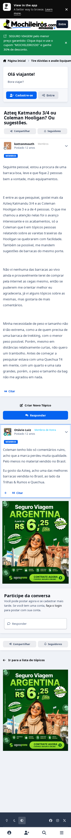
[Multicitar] (6, 493)
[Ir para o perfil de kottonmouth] (7, 146)
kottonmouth (24, 144)
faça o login (54, 605)
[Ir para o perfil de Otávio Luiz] (7, 432)
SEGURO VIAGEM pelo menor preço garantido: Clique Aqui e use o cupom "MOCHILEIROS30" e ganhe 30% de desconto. (28, 42)
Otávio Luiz (22, 430)
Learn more (8, 9)
